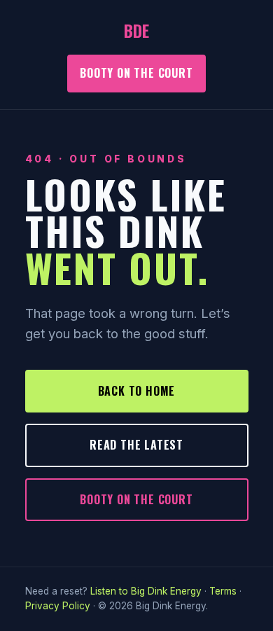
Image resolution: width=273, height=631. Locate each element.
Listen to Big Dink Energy (146, 591)
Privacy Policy (57, 605)
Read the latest (136, 444)
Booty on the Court (136, 72)
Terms (223, 591)
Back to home (137, 390)
